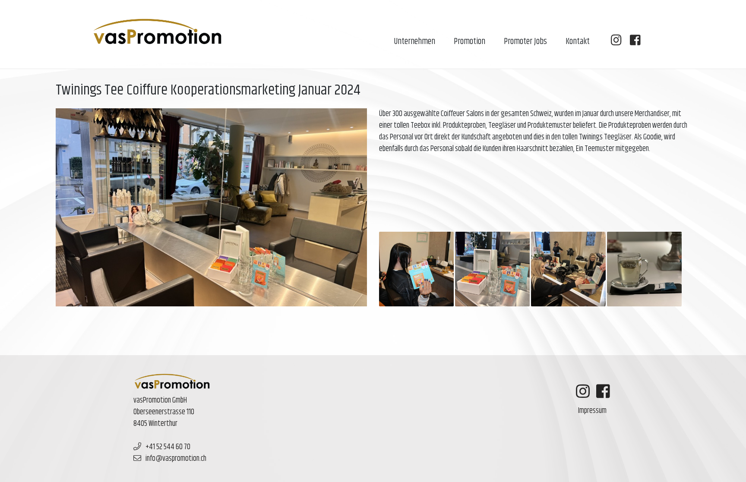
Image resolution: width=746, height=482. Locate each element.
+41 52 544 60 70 (167, 447)
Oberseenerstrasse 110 (163, 412)
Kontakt (578, 41)
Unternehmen (414, 41)
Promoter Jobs (525, 41)
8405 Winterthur (155, 424)
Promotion (469, 41)
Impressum (592, 411)
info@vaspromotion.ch (175, 459)
